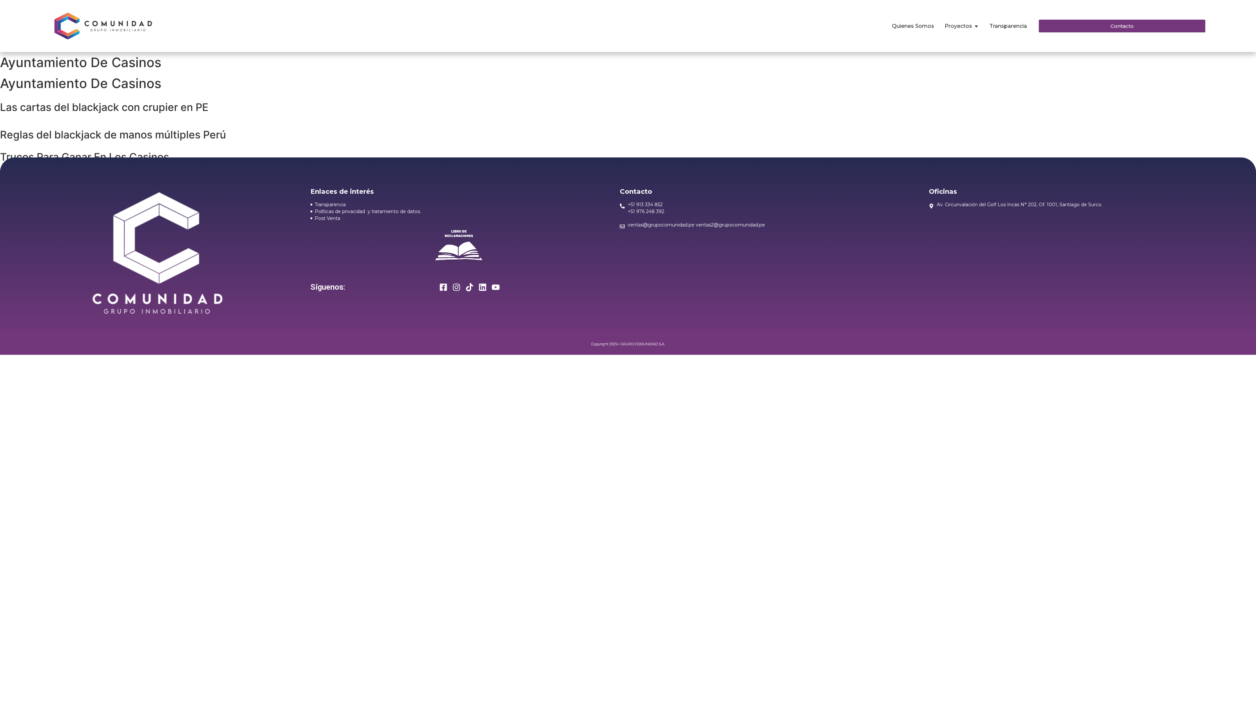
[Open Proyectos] (976, 26)
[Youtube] (495, 287)
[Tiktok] (469, 287)
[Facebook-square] (443, 287)
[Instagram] (456, 287)
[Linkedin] (482, 287)
